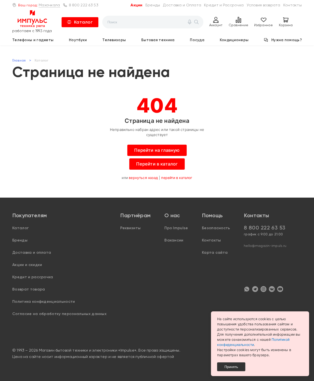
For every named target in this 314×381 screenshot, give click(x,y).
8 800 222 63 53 (83, 5)
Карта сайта (215, 252)
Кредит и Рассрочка (224, 5)
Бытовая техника (158, 40)
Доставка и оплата (31, 252)
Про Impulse (176, 228)
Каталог (83, 22)
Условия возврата (263, 5)
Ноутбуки (78, 40)
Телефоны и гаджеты (32, 40)
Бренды (152, 5)
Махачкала (49, 5)
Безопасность (216, 228)
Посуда (197, 40)
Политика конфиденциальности (43, 301)
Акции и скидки (27, 264)
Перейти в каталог (157, 163)
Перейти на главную (157, 150)
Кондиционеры (234, 40)
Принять (231, 367)
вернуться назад (143, 178)
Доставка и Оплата (182, 5)
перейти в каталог (176, 178)
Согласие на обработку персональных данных (59, 313)
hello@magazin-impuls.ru (265, 246)
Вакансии (173, 240)
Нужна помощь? (286, 40)
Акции (136, 5)
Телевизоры (114, 40)
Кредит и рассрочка (32, 277)
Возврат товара (28, 289)
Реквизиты (130, 228)
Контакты (292, 5)
